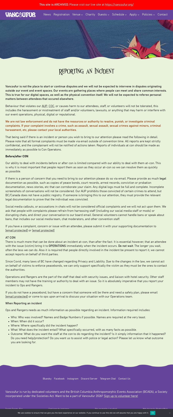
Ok (153, 413)
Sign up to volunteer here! (121, 396)
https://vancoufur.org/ (119, 4)
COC (51, 106)
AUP (44, 106)
